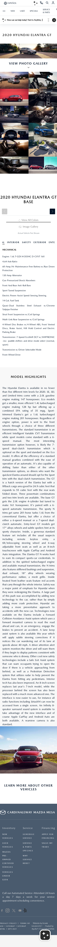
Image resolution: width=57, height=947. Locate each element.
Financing (48, 828)
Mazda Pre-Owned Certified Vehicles (8, 859)
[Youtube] (20, 911)
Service (28, 828)
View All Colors (29, 220)
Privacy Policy (8, 923)
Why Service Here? (27, 859)
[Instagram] (8, 911)
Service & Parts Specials (28, 847)
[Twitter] (13, 911)
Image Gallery (30, 226)
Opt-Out (12, 929)
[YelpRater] (25, 911)
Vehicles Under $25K (7, 876)
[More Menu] (4, 11)
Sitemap (10, 926)
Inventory (9, 828)
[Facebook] (2, 911)
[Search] (47, 3)
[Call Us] (41, 3)
